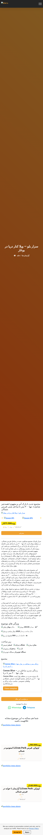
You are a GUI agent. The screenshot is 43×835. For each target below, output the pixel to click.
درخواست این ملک (21, 699)
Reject (27, 832)
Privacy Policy (34, 828)
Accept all (17, 832)
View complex (10, 688)
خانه (18, 255)
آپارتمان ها (25, 255)
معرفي (21, 533)
